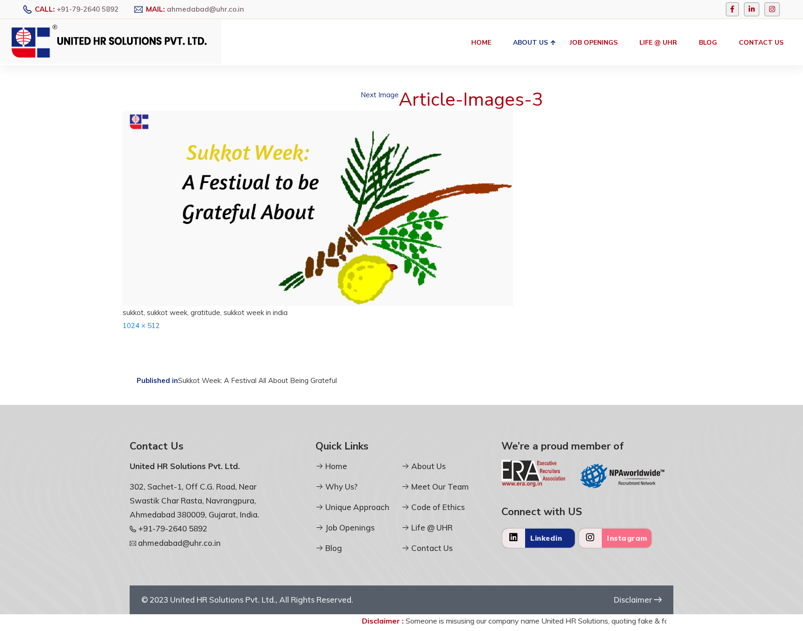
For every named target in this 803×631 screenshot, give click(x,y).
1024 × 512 (141, 325)
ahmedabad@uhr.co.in (205, 9)
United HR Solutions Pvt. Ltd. (223, 599)
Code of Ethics (437, 507)
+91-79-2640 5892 (87, 9)
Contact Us (761, 42)
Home (481, 42)
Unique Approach (356, 507)
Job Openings (594, 42)
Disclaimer (634, 599)
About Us (530, 42)
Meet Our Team (439, 486)
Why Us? (340, 486)
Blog (708, 42)
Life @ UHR (658, 42)
